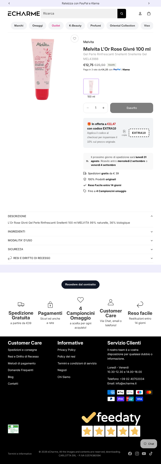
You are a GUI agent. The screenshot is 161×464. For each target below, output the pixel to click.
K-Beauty (75, 25)
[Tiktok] (150, 453)
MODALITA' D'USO (20, 240)
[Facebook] (130, 453)
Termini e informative (20, 453)
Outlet (56, 25)
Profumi (96, 25)
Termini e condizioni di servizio (77, 363)
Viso (147, 25)
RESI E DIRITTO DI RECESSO (31, 258)
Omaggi (37, 25)
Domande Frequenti (20, 370)
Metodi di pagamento (22, 363)
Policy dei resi (66, 356)
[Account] (140, 13)
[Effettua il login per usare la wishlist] (75, 38)
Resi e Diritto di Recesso (23, 356)
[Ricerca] (121, 13)
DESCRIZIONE (17, 216)
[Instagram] (137, 453)
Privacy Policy (67, 349)
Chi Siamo (64, 377)
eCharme (53, 451)
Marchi (18, 25)
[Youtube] (144, 453)
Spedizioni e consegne (22, 349)
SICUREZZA (15, 249)
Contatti (13, 383)
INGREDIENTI (16, 231)
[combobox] (83, 13)
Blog (11, 377)
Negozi (62, 370)
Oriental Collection (122, 25)
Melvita (88, 42)
